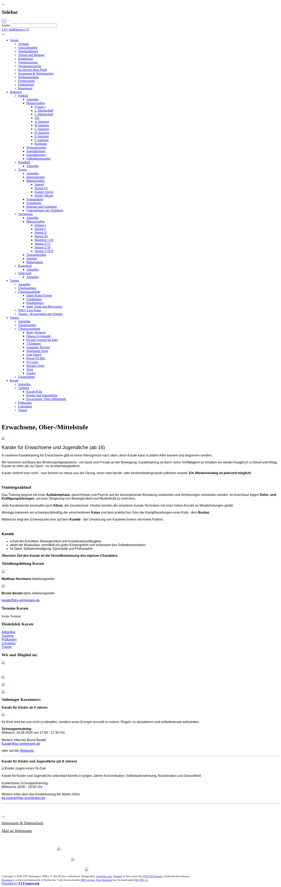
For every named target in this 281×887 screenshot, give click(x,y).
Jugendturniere (35, 151)
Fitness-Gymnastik (38, 336)
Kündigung (25, 58)
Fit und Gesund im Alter (42, 340)
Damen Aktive (44, 192)
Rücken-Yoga (35, 365)
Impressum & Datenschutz (22, 823)
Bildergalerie (34, 262)
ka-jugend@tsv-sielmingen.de (23, 798)
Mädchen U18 (44, 240)
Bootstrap (7, 879)
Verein (14, 40)
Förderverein (26, 81)
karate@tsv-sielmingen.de (21, 600)
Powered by (20, 883)
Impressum (25, 88)
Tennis (22, 169)
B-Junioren (42, 125)
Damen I (40, 225)
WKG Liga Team (29, 310)
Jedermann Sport (37, 351)
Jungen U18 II (44, 251)
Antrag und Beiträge (31, 55)
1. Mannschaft (44, 110)
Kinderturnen (35, 303)
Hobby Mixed (44, 195)
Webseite (27, 750)
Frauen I (40, 107)
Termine (23, 44)
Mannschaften (35, 103)
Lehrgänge (25, 406)
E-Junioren (42, 136)
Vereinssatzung (28, 62)
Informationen (35, 177)
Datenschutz (26, 84)
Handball (24, 162)
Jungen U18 (42, 247)
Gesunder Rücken (38, 347)
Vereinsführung (28, 51)
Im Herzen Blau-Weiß (32, 70)
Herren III (41, 236)
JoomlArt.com (104, 876)
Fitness (14, 317)
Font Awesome (104, 879)
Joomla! (117, 876)
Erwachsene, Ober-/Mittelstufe (46, 399)
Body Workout (36, 332)
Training (23, 388)
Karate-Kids (34, 391)
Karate (14, 380)
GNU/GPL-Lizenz (152, 876)
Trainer (22, 410)
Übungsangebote (29, 291)
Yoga (29, 369)
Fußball (23, 95)
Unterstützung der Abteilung (44, 210)
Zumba (31, 373)
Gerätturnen (34, 299)
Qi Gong (32, 362)
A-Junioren (42, 121)
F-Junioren (42, 140)
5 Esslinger (33, 343)
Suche (6, 25)
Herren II (40, 232)
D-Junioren (42, 132)
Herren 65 (41, 188)
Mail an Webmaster (17, 831)
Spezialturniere (36, 155)
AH (37, 118)
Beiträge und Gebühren (41, 206)
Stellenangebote (28, 77)
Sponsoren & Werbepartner (35, 73)
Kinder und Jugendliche (41, 395)
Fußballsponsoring (38, 158)
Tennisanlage (34, 199)
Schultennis (33, 203)
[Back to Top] (3, 816)
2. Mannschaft (44, 114)
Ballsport (16, 92)
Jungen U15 (42, 243)
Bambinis (41, 144)
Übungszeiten (27, 288)
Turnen (14, 280)
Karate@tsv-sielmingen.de (21, 743)
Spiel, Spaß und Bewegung (44, 306)
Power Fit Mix (35, 358)
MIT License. (88, 879)
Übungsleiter (26, 377)
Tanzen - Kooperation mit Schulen (40, 314)
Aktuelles (32, 99)
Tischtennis (25, 214)
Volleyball (24, 273)
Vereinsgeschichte (29, 66)
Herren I (40, 229)
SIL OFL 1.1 (141, 879)
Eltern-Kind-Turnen (39, 295)
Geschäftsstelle (27, 47)
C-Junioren (42, 129)
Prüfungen (25, 402)
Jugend (39, 184)
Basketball (25, 266)
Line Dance (34, 354)
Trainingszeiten (36, 147)
